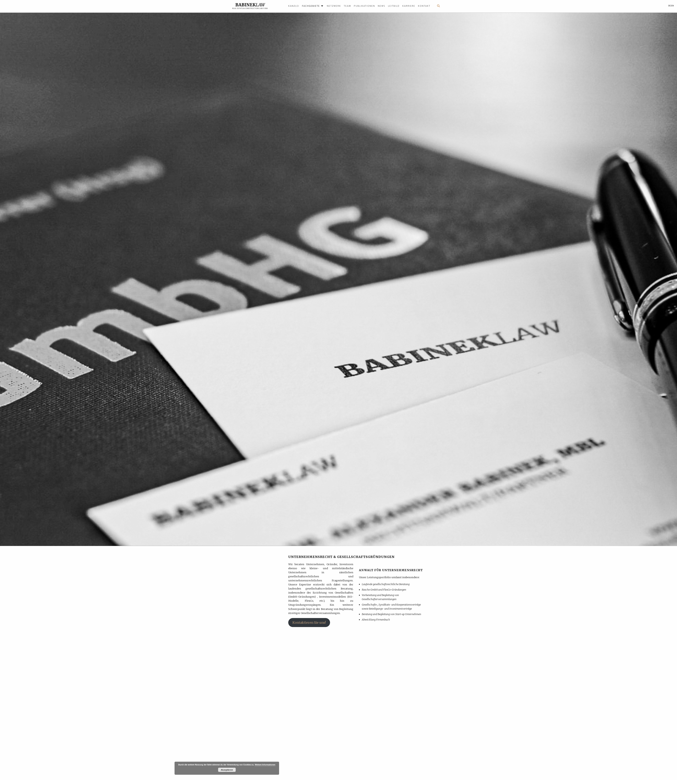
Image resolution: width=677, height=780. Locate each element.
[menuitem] (295, 6)
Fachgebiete (311, 6)
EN (672, 5)
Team (347, 6)
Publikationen (364, 6)
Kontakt (424, 6)
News (381, 6)
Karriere (408, 6)
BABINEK (250, 5)
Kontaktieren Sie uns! (309, 623)
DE (669, 5)
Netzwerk (334, 6)
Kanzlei (293, 6)
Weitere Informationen (265, 764)
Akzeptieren (227, 769)
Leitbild (394, 6)
